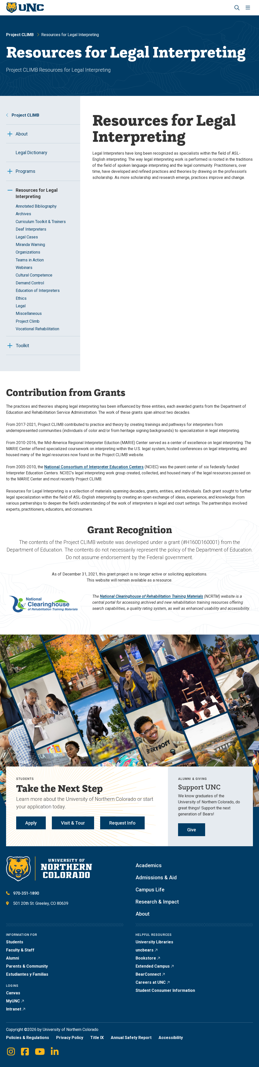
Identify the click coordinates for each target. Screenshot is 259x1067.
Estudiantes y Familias (27, 974)
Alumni (12, 958)
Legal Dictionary (31, 152)
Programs (25, 171)
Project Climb (27, 321)
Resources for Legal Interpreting (37, 193)
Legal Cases (27, 237)
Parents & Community (27, 966)
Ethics (21, 298)
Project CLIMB (20, 34)
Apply (31, 823)
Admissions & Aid (156, 877)
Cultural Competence (34, 275)
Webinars (24, 267)
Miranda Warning (30, 244)
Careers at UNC (151, 982)
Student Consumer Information (165, 990)
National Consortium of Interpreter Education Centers (94, 466)
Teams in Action (30, 260)
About (22, 133)
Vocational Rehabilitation (37, 328)
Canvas (13, 993)
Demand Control (30, 283)
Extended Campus (153, 966)
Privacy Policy (69, 1037)
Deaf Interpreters (31, 229)
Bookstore (146, 958)
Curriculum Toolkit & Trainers (41, 221)
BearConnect (148, 974)
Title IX (97, 1037)
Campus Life (150, 890)
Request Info (122, 823)
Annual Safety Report (131, 1037)
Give (191, 829)
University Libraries (154, 942)
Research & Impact (157, 902)
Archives (23, 213)
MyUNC (13, 1001)
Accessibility (171, 1037)
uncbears (145, 950)
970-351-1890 (26, 893)
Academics (149, 865)
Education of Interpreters (38, 290)
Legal (21, 306)
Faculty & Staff (20, 950)
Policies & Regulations (27, 1037)
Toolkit (22, 345)
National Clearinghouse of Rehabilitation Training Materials (151, 596)
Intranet (13, 1009)
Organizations (28, 252)
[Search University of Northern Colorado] (237, 8)
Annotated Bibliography (36, 206)
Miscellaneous (29, 313)
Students (14, 942)
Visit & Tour (73, 823)
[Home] (25, 7)
